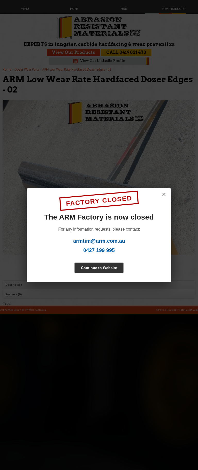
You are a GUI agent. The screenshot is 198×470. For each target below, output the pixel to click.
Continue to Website (99, 268)
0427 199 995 (99, 250)
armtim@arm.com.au (99, 241)
